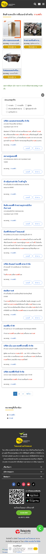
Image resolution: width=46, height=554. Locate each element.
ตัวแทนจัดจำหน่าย (15, 108)
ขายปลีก (20, 105)
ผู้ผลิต (30, 105)
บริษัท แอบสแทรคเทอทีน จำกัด (16, 120)
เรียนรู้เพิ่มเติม (19, 552)
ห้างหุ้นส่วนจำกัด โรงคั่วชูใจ (15, 181)
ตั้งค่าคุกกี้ (30, 548)
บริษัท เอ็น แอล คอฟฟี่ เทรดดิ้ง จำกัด (18, 345)
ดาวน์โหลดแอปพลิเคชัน (33, 491)
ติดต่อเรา (7, 476)
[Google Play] (35, 500)
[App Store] (35, 495)
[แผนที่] (27, 148)
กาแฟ (11, 418)
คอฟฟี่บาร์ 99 (9, 325)
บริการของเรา (9, 472)
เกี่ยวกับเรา (7, 467)
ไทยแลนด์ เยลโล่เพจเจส (23, 446)
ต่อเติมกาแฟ (9, 290)
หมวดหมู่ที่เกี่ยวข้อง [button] (13, 407)
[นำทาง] (37, 148)
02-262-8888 (24, 513)
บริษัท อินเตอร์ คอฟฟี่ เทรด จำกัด (17, 264)
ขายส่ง (10, 105)
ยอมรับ (35, 548)
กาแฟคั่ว (13, 145)
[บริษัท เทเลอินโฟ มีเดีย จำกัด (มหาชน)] (23, 532)
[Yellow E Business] (13, 484)
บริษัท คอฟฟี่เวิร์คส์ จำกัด (14, 371)
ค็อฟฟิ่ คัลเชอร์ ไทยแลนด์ (14, 231)
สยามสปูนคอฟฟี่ (10, 156)
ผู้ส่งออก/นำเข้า (31, 108)
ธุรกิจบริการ (12, 112)
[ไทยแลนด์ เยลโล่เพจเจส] (18, 484)
